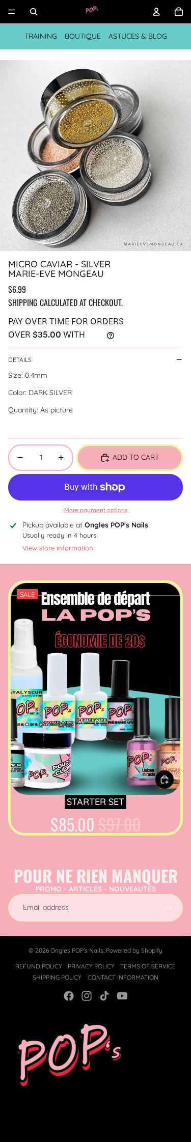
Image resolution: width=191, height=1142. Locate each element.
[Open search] (33, 12)
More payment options (95, 510)
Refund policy (38, 966)
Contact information (123, 977)
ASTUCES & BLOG (137, 36)
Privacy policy (91, 966)
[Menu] (11, 11)
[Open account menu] (156, 12)
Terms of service (148, 966)
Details (20, 360)
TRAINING (40, 36)
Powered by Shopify (134, 950)
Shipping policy (57, 977)
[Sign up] (169, 908)
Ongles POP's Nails (76, 950)
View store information (57, 548)
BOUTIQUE (83, 36)
